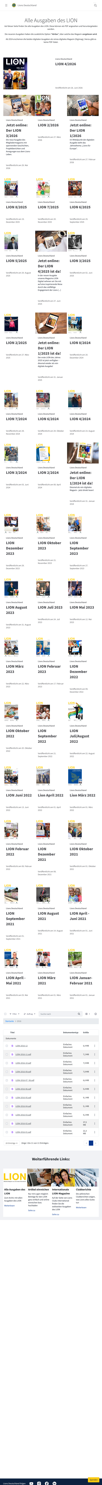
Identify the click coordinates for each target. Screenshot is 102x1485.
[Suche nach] (79, 1014)
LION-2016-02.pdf (23, 1123)
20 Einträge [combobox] (11, 1143)
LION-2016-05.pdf (23, 1097)
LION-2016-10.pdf (23, 1063)
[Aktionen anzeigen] (95, 1046)
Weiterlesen (9, 1205)
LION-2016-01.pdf (23, 1132)
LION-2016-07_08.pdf (25, 1080)
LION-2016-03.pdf (23, 1115)
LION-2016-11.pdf (23, 1054)
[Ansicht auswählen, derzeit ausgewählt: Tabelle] (87, 1014)
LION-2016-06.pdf (23, 1089)
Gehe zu (31, 1210)
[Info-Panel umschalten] (96, 1014)
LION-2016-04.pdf (23, 1106)
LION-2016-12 (22, 1045)
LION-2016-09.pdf (23, 1071)
